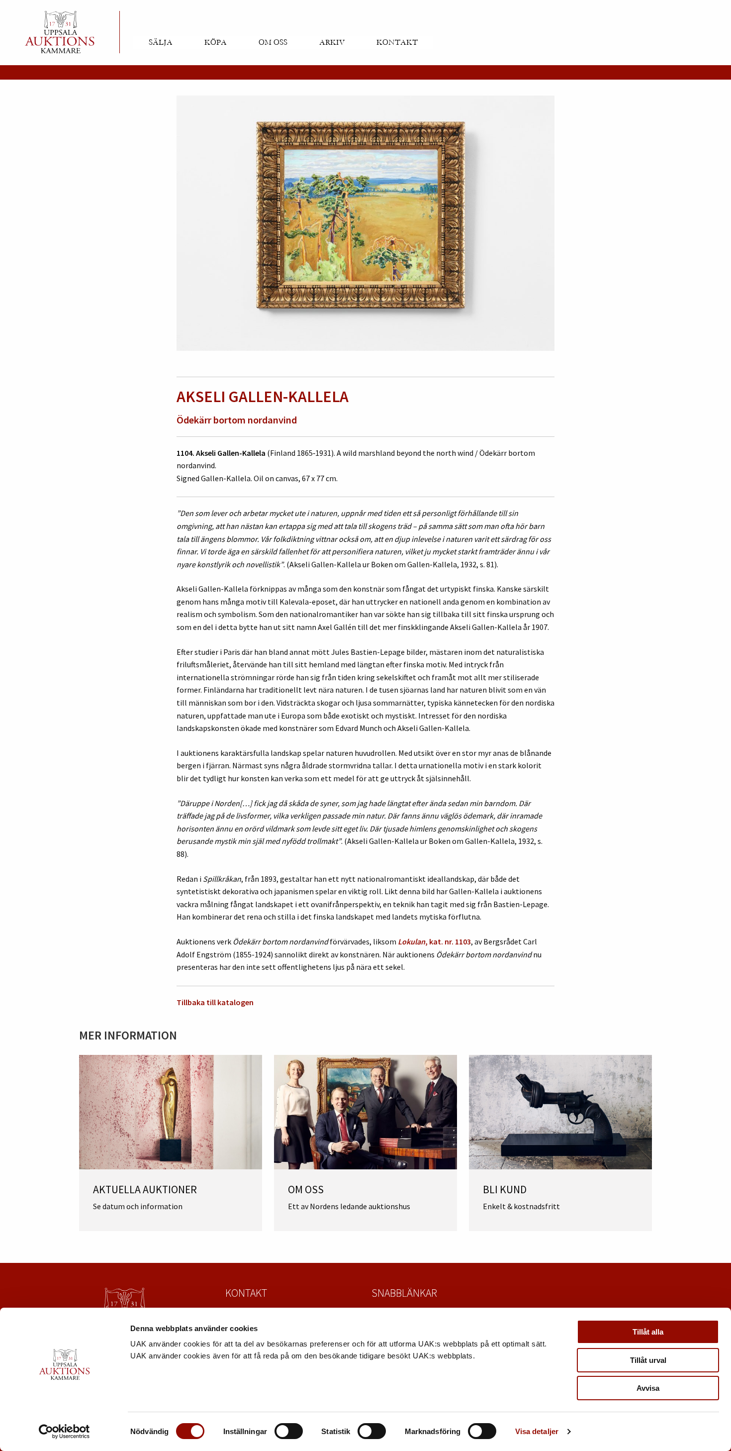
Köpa (215, 42)
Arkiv (332, 42)
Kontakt (397, 42)
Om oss (273, 42)
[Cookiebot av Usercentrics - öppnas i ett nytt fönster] (64, 1431)
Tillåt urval (648, 1360)
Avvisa (648, 1388)
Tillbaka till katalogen (215, 1002)
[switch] (288, 1431)
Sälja (161, 42)
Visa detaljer (536, 1431)
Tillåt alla (648, 1332)
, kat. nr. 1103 (434, 941)
